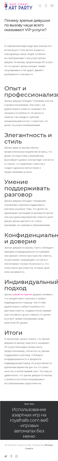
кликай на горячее (22, 294)
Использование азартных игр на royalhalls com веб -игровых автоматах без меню (29, 420)
